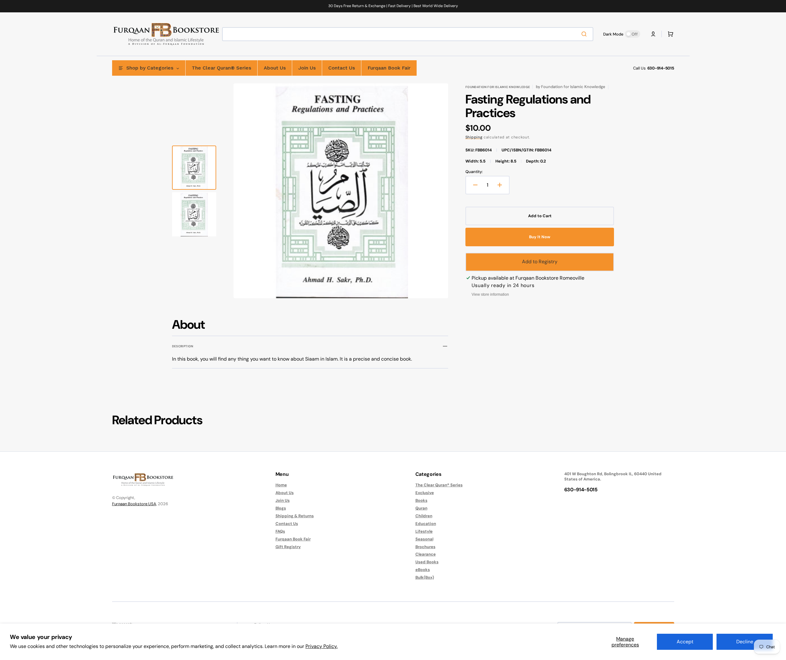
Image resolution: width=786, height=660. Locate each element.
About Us (284, 492)
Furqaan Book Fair (293, 539)
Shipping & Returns (294, 515)
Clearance (425, 554)
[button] (653, 34)
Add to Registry (539, 261)
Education (425, 523)
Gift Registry (288, 546)
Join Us (282, 500)
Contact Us (286, 523)
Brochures (425, 546)
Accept (685, 641)
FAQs (280, 531)
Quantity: (474, 171)
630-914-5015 (660, 68)
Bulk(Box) (424, 577)
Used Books (427, 562)
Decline (744, 641)
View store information (490, 294)
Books (421, 500)
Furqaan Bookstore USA (134, 503)
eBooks (422, 569)
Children (423, 515)
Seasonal (424, 539)
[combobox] (407, 34)
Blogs (280, 508)
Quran (421, 508)
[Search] (585, 34)
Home (281, 485)
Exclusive (424, 492)
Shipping (474, 137)
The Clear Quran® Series (439, 485)
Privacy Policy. (321, 646)
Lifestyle (424, 531)
